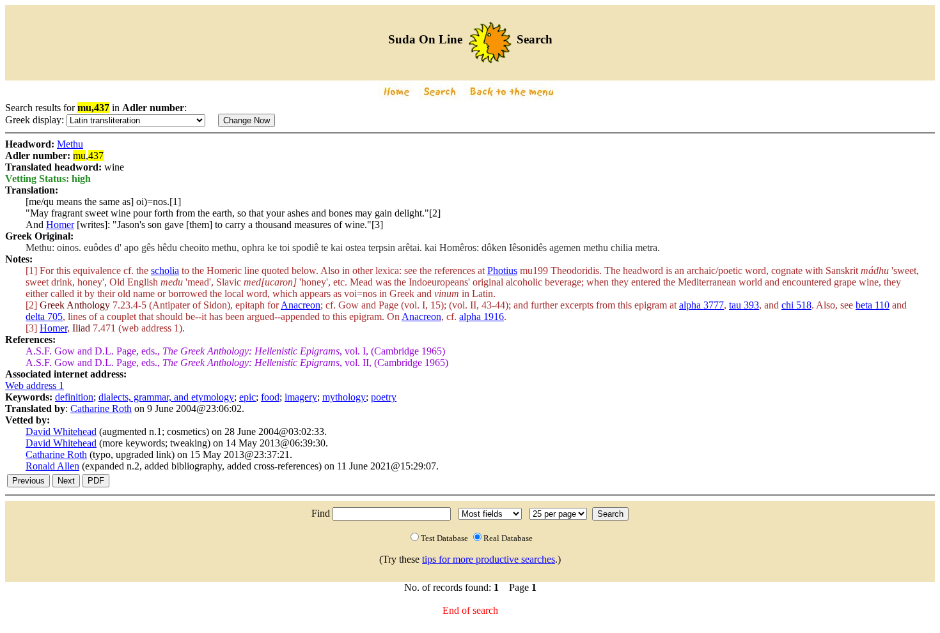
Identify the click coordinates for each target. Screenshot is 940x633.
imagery (301, 397)
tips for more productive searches (488, 559)
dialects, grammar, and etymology (166, 397)
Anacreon (300, 305)
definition (74, 397)
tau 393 (744, 305)
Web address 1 (34, 385)
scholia (165, 270)
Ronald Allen (52, 466)
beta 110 (872, 305)
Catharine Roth (101, 408)
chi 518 (796, 305)
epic (247, 397)
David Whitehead (61, 431)
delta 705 (44, 316)
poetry (383, 397)
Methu (70, 144)
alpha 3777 (701, 305)
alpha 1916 (481, 316)
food (270, 397)
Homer (60, 224)
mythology (344, 397)
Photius (502, 270)
